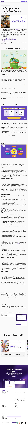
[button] (14, 337)
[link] (23, 1)
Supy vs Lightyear (4, 415)
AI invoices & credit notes (17, 400)
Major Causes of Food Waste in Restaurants (7, 38)
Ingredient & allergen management (23, 392)
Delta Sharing (16, 399)
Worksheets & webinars (17, 407)
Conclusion (3, 40)
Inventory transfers (23, 400)
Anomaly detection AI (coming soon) (17, 403)
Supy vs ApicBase (4, 407)
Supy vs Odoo (3, 417)
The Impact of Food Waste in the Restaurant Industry (8, 37)
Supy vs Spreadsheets (4, 418)
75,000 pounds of (17, 29)
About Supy (3, 41)
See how (14, 416)
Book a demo (23, 1)
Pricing (15, 418)
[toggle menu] (26, 1)
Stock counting (22, 399)
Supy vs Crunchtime (4, 406)
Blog (15, 406)
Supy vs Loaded (3, 416)
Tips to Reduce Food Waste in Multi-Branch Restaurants (9, 39)
